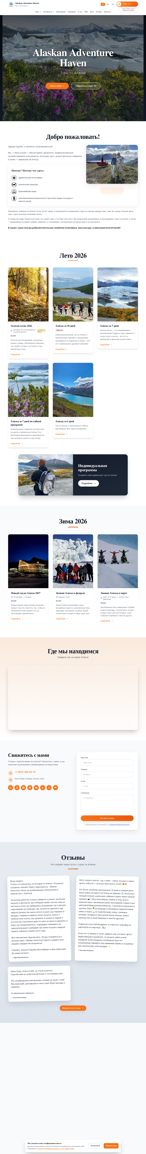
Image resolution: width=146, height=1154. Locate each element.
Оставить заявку (107, 818)
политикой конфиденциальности (119, 824)
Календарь (72, 12)
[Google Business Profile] (55, 787)
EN (108, 4)
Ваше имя (84, 758)
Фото (92, 12)
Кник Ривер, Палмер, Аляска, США (29, 779)
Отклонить (95, 1146)
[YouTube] (36, 787)
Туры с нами (56, 86)
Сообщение (85, 793)
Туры (37, 12)
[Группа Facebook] (29, 787)
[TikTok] (42, 787)
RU (103, 4)
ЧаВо (86, 12)
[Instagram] (17, 787)
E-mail (83, 781)
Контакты (107, 12)
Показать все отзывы (71, 1008)
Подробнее (87, 483)
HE (113, 4)
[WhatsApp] (10, 787)
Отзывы (99, 12)
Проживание (61, 12)
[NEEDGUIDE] (49, 787)
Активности (47, 12)
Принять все (111, 1146)
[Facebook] (23, 787)
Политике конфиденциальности (48, 1148)
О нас (80, 12)
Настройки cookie (67, 1148)
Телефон (84, 769)
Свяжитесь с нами (84, 86)
